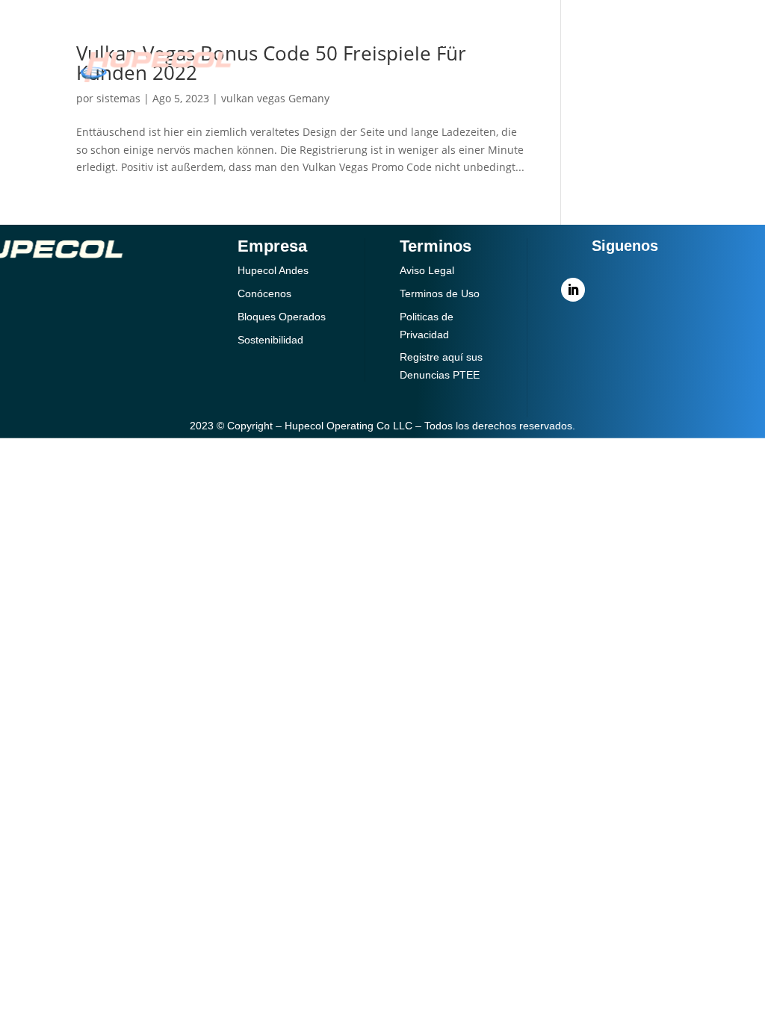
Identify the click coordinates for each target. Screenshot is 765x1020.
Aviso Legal (427, 270)
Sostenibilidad (320, 85)
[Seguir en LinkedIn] (573, 290)
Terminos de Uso (440, 293)
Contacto (434, 85)
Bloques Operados (282, 317)
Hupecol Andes (273, 270)
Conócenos (428, 43)
